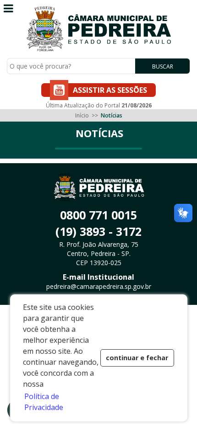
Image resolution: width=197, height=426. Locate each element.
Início (82, 115)
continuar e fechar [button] (137, 357)
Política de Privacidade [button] (43, 401)
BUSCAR (162, 66)
